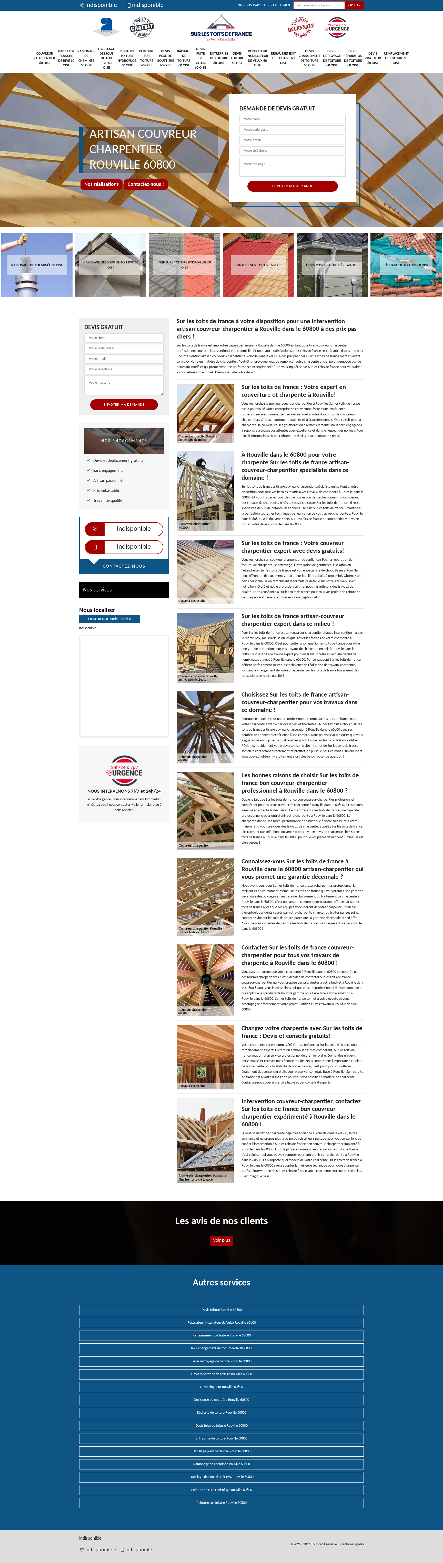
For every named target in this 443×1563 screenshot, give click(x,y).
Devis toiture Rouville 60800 (222, 1310)
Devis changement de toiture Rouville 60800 (221, 1348)
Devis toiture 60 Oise (237, 58)
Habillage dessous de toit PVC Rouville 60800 (222, 1477)
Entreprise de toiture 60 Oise (219, 58)
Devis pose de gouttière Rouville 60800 (221, 1400)
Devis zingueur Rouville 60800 (221, 1387)
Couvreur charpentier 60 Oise (44, 58)
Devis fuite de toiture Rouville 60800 (222, 1426)
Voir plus (221, 1240)
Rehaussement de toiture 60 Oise (283, 58)
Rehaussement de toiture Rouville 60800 (222, 1335)
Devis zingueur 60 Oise (373, 58)
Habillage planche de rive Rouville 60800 (221, 1451)
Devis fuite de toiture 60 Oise (200, 58)
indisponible (101, 5)
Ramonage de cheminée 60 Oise (86, 58)
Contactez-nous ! (146, 184)
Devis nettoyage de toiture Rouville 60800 (221, 1361)
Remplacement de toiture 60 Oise (396, 58)
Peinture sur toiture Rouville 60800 (222, 1503)
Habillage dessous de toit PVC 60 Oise (106, 58)
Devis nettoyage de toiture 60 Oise (332, 58)
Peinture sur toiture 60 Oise (146, 58)
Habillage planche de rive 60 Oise (66, 58)
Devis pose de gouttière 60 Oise (165, 58)
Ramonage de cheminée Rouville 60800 (221, 1464)
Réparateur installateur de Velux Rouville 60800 (221, 1323)
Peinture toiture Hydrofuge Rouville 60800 (221, 1490)
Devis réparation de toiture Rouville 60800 (221, 1374)
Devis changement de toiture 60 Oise (309, 58)
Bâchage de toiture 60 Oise (184, 58)
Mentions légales (351, 1544)
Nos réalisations (101, 184)
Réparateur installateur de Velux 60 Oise (257, 58)
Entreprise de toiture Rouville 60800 (221, 1439)
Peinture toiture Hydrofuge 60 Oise (127, 58)
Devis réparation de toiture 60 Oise (353, 58)
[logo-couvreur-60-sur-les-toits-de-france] (221, 27)
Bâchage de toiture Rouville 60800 (221, 1413)
